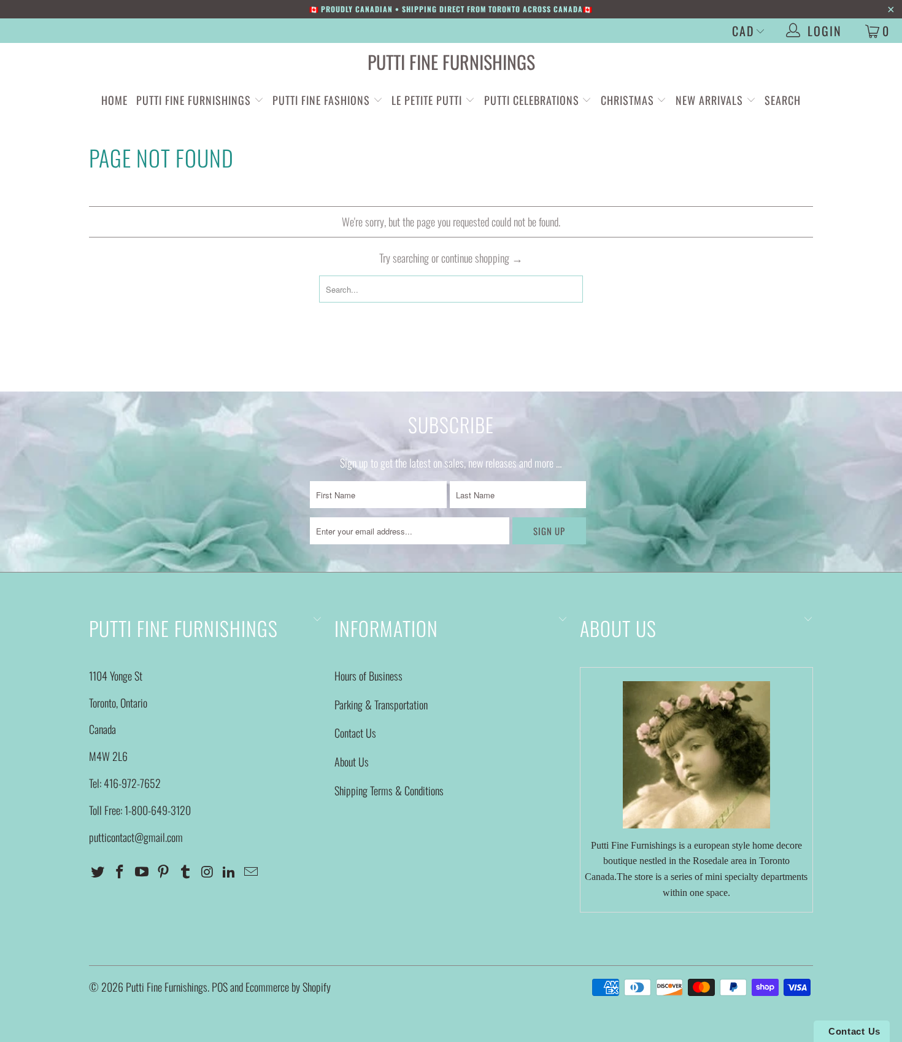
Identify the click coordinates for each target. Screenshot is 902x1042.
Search (783, 100)
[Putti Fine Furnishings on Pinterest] (164, 871)
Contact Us (355, 733)
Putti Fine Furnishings (451, 61)
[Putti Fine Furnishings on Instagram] (207, 871)
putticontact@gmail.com (136, 837)
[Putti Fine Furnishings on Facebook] (120, 871)
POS (220, 987)
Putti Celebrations (531, 100)
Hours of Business (368, 676)
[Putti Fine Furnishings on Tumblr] (186, 871)
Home (114, 100)
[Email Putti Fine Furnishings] (251, 871)
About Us (351, 762)
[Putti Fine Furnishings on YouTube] (142, 871)
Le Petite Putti (428, 100)
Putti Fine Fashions (321, 100)
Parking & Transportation (381, 704)
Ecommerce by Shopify (288, 987)
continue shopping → (482, 258)
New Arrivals (709, 100)
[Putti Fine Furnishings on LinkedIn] (229, 871)
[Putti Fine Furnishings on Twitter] (98, 871)
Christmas (629, 100)
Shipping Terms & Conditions (389, 790)
